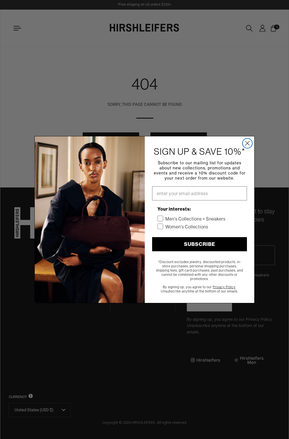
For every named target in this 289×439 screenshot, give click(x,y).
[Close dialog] (247, 143)
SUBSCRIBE (199, 244)
